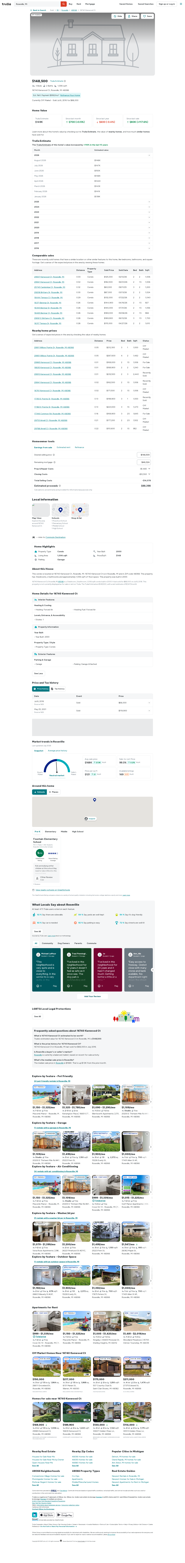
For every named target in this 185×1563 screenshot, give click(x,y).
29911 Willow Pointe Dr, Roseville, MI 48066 (54, 347)
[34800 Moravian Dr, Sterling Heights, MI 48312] (107, 1321)
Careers (74, 1524)
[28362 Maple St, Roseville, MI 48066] (136, 1232)
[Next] (151, 1102)
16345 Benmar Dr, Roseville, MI (48, 308)
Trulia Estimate (43, 145)
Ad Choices (143, 1524)
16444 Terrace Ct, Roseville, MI (48, 297)
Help (125, 1524)
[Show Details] (149, 155)
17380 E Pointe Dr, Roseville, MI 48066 (51, 407)
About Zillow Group (50, 1524)
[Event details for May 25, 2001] (149, 710)
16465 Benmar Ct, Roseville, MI (48, 313)
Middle (64, 831)
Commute (91, 943)
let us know (111, 1534)
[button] (64, 4)
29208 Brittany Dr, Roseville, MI (48, 292)
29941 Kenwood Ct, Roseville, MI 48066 (52, 382)
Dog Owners (64, 943)
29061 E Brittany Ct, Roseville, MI (49, 318)
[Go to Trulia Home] (8, 4)
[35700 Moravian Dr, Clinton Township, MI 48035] (137, 1321)
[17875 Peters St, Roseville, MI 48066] (106, 1275)
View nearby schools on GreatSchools (53, 890)
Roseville (65, 10)
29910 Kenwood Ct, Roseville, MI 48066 (52, 374)
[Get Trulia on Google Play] (64, 1514)
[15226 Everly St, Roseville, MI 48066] (106, 1141)
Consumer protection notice (70, 1505)
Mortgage (90, 4)
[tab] (40, 689)
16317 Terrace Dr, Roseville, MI (47, 323)
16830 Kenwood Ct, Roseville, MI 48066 (52, 367)
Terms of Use (104, 1524)
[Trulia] (34, 1514)
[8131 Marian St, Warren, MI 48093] (77, 1367)
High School (77, 831)
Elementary (50, 831)
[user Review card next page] (153, 970)
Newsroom (82, 1524)
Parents (78, 943)
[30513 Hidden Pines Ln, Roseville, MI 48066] (137, 1412)
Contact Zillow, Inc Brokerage (43, 1509)
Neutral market (56, 775)
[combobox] (40, 4)
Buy (70, 4)
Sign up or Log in (167, 4)
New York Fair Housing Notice (41, 1503)
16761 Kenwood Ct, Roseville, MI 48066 (52, 390)
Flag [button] (55, 986)
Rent (79, 4)
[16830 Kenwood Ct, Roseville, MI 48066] (77, 1412)
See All (38, 931)
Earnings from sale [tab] (43, 447)
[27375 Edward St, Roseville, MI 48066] (137, 1367)
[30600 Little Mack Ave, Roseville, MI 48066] (136, 1185)
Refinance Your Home (70, 95)
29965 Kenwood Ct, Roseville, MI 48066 (52, 362)
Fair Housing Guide (64, 1524)
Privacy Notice (133, 1524)
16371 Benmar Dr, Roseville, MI (47, 303)
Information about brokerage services (48, 1505)
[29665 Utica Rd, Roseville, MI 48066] (47, 1232)
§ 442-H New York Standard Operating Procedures (48, 1501)
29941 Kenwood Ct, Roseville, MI (49, 282)
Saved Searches (146, 4)
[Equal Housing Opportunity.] (60, 1541)
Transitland (63, 1491)
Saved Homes (126, 4)
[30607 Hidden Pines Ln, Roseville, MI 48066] (107, 1412)
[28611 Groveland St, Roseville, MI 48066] (47, 1367)
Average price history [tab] (57, 750)
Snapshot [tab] (38, 751)
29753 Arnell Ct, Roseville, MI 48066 (50, 420)
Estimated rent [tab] (63, 447)
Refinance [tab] (79, 447)
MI (58, 10)
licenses (99, 1497)
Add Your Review (92, 996)
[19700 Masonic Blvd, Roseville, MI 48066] (47, 1095)
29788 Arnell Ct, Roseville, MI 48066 (50, 428)
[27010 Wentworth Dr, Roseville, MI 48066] (106, 1095)
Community (47, 943)
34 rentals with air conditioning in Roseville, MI (56, 1171)
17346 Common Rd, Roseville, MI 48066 (52, 413)
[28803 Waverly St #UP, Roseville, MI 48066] (47, 1275)
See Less (39, 673)
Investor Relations (92, 1524)
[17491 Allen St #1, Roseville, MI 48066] (136, 1141)
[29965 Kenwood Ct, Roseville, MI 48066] (47, 1412)
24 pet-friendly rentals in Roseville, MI (52, 1081)
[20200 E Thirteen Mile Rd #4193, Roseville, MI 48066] (136, 1095)
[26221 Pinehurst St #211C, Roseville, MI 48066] (76, 1232)
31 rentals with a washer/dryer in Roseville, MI (55, 1218)
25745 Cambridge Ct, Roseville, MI (49, 287)
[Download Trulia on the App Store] (46, 1514)
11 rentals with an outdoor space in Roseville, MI (56, 1261)
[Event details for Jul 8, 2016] (149, 702)
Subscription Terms (116, 1524)
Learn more (126, 895)
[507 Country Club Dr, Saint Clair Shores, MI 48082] (107, 1367)
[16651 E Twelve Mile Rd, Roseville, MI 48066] (76, 1095)
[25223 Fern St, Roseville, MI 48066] (76, 1141)
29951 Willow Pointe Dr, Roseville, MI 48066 (54, 355)
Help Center (81, 1541)
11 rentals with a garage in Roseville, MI (52, 1128)
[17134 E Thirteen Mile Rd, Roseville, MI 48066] (106, 1185)
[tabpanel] (92, 471)
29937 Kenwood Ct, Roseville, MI (49, 277)
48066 (74, 10)
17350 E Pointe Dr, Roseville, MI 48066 (51, 399)
